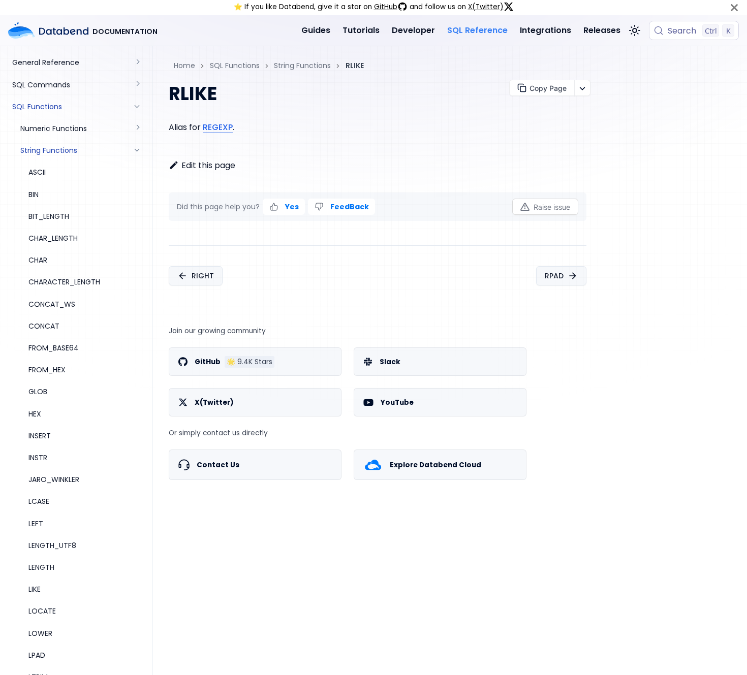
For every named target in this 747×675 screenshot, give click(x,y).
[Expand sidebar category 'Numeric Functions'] (137, 129)
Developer (413, 30)
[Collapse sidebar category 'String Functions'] (137, 150)
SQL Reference (477, 30)
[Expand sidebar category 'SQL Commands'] (137, 84)
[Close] (734, 7)
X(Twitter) (486, 7)
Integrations (545, 30)
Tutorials (361, 30)
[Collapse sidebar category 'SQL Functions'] (137, 106)
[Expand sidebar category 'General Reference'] (137, 63)
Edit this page (208, 165)
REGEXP (218, 127)
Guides (315, 30)
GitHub (385, 7)
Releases (601, 30)
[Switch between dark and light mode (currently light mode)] (635, 30)
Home (184, 65)
